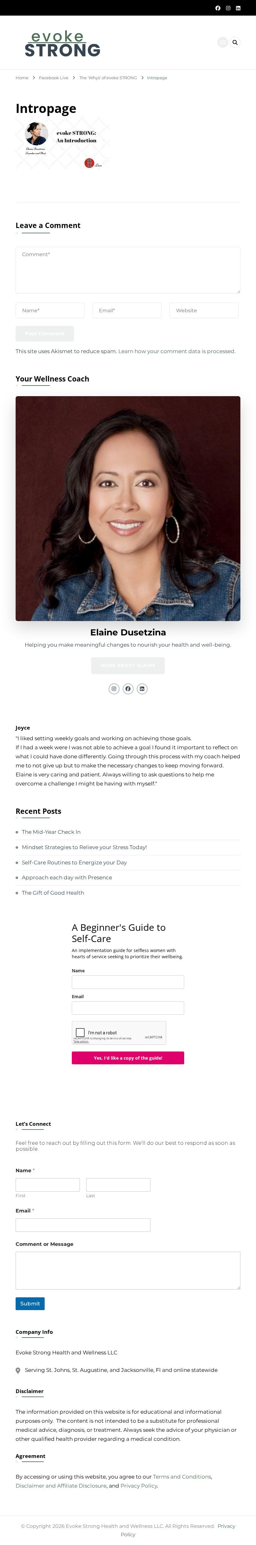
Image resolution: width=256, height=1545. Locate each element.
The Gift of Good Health (53, 893)
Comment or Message (44, 1244)
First (21, 1195)
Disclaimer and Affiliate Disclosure (61, 1486)
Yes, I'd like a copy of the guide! (128, 1058)
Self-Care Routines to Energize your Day (74, 862)
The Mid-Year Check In (51, 832)
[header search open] (234, 42)
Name (78, 971)
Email (78, 996)
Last (90, 1195)
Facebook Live (53, 77)
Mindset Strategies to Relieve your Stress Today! (84, 847)
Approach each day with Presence (67, 877)
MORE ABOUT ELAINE (128, 665)
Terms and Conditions (182, 1477)
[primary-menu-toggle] (222, 42)
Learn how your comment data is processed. (177, 351)
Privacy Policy (139, 1486)
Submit (30, 1303)
